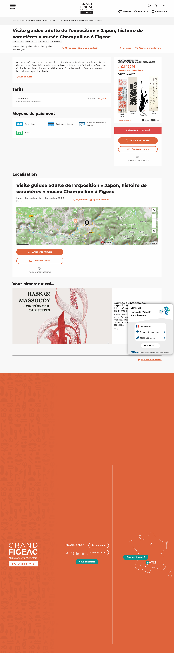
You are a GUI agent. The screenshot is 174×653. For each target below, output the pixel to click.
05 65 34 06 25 (97, 552)
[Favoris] (150, 5)
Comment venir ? (135, 557)
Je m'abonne (98, 545)
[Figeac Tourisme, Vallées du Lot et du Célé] (87, 10)
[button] (156, 5)
